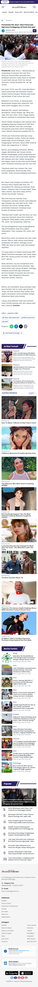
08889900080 (6, 885)
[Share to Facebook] (16, 326)
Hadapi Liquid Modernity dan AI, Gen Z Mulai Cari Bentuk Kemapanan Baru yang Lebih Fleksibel (24, 707)
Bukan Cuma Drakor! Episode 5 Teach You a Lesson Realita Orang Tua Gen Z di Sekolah (24, 694)
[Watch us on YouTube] (22, 978)
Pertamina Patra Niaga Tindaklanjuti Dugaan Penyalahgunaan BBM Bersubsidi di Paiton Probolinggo (21, 835)
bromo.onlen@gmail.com (10, 891)
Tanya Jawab (31, 925)
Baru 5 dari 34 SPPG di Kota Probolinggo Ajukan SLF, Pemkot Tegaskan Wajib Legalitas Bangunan (24, 768)
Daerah (4, 925)
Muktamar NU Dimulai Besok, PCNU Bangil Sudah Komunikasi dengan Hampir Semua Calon (24, 657)
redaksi (4, 901)
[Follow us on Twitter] (15, 978)
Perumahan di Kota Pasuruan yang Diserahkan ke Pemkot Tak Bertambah (24, 383)
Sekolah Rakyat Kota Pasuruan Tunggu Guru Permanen (24, 368)
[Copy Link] (25, 326)
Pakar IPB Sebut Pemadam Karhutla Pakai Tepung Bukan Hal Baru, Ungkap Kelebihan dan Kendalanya (24, 731)
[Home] (2, 20)
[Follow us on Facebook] (12, 978)
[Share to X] (21, 326)
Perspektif (30, 936)
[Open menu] (3, 7)
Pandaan (16, 714)
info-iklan (5, 912)
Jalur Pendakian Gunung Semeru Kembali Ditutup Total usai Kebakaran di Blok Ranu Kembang (24, 670)
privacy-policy (6, 903)
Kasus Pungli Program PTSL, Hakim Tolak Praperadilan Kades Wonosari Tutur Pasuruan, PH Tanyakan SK (21, 822)
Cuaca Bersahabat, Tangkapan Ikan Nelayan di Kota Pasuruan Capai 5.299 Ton (21, 860)
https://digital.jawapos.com (17, 965)
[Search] (34, 7)
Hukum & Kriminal (8, 931)
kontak (4, 909)
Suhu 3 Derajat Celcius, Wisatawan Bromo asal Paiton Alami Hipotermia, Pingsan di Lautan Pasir (19, 802)
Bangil (15, 653)
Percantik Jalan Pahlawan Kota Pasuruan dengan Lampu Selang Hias (21, 846)
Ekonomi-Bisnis (7, 928)
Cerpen (29, 931)
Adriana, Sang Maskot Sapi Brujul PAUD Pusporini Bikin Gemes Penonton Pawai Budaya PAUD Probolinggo (21, 854)
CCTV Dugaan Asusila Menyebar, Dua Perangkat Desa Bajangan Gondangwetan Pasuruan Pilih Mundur (24, 744)
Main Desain (31, 939)
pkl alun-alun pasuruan (10, 318)
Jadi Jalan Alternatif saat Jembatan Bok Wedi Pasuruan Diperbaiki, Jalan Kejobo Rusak (21, 841)
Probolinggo (17, 763)
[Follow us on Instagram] (19, 978)
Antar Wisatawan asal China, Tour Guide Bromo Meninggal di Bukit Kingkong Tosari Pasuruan (20, 810)
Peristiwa (30, 928)
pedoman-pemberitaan (10, 906)
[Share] (34, 30)
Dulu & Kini (5, 939)
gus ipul (5, 321)
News (15, 665)
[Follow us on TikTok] (26, 978)
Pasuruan (9, 20)
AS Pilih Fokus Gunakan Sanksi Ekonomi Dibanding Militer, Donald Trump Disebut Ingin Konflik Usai (23, 756)
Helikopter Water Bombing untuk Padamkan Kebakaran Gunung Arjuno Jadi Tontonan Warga (24, 718)
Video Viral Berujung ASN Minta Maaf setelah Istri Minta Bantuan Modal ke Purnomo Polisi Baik (24, 355)
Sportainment (31, 941)
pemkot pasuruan (28, 318)
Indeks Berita (6, 917)
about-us (5, 914)
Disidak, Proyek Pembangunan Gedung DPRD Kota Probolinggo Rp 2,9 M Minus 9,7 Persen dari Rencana (21, 829)
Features (5, 941)
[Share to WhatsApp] (11, 326)
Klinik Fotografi (6, 933)
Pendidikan (30, 933)
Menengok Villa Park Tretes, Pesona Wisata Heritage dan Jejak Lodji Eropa (20, 816)
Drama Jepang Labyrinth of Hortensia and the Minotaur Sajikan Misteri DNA (23, 682)
